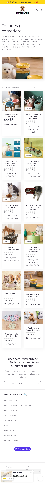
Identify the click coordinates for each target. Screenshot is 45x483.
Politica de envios (11, 401)
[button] (2, 10)
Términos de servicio (12, 415)
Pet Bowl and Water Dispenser (33, 329)
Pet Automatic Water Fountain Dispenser (33, 250)
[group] (11, 120)
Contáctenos (9, 430)
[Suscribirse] (38, 383)
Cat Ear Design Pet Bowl (11, 206)
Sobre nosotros (10, 420)
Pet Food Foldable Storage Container (33, 116)
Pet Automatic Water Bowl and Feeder (33, 163)
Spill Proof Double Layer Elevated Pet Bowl (33, 207)
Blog (6, 425)
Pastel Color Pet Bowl (11, 295)
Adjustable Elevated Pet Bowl (11, 249)
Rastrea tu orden (10, 435)
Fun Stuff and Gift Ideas (13, 440)
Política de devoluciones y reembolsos (18, 405)
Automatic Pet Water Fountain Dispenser (11, 163)
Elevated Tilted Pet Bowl (11, 115)
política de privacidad (12, 410)
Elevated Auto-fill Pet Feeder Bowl (33, 295)
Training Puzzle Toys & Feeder (11, 335)
